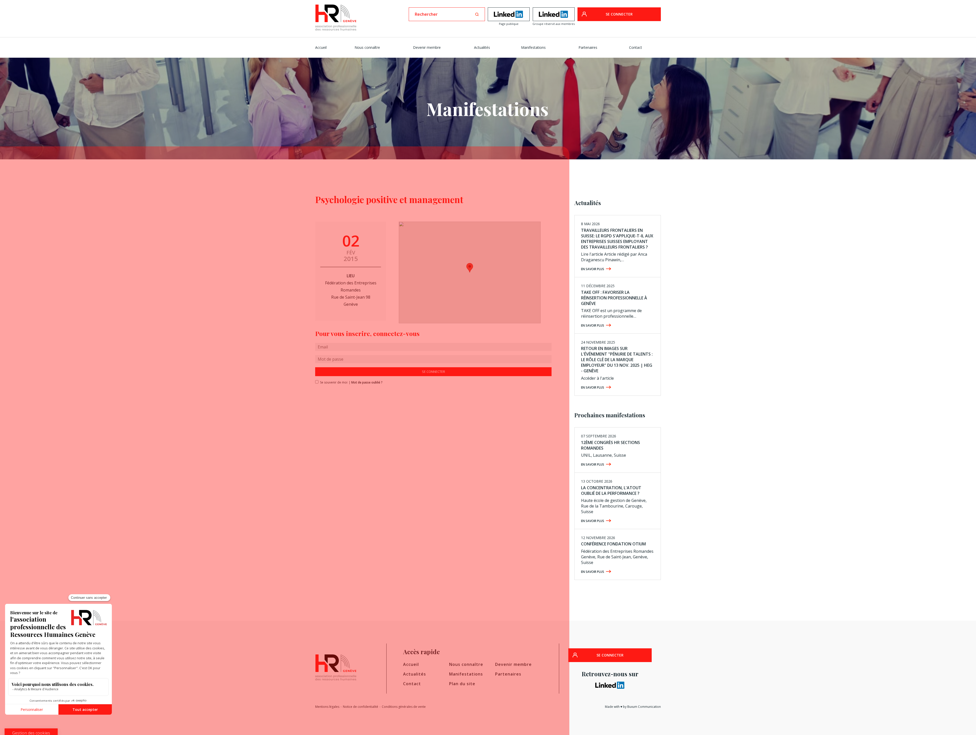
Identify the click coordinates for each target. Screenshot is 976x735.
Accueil (321, 47)
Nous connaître (367, 47)
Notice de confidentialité (360, 707)
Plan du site (462, 683)
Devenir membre (427, 47)
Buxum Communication (644, 707)
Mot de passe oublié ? (367, 382)
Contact (635, 47)
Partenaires (587, 47)
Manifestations (533, 47)
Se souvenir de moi (332, 382)
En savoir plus (592, 269)
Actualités (482, 47)
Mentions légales (327, 707)
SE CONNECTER (619, 14)
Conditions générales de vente (404, 707)
